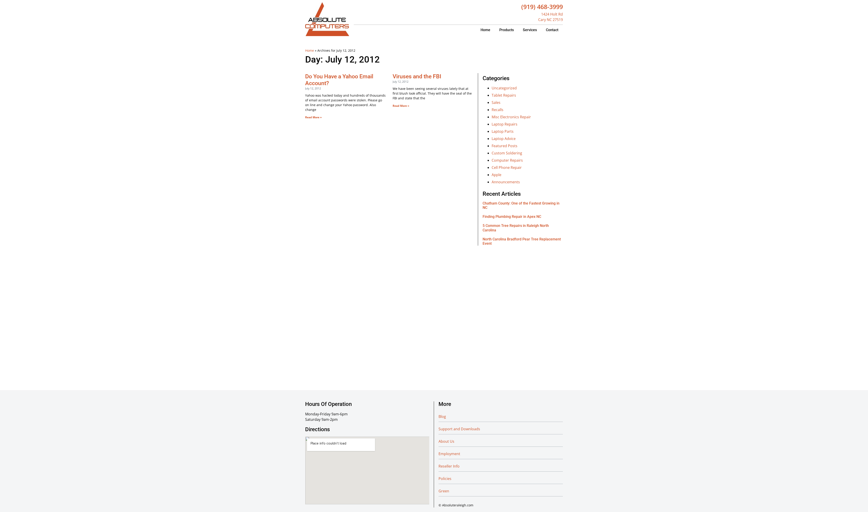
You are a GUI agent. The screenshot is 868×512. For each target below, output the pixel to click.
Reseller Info (449, 466)
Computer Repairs (507, 160)
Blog (442, 416)
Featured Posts (504, 145)
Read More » (313, 117)
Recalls (497, 109)
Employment (449, 453)
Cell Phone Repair (507, 167)
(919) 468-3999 (542, 6)
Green (444, 491)
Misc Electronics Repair (511, 116)
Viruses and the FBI (417, 76)
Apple (496, 174)
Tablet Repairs (504, 95)
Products (506, 30)
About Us (446, 441)
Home (485, 30)
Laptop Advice (504, 138)
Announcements (506, 181)
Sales (496, 102)
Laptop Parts (503, 131)
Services (530, 30)
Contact (552, 30)
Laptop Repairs (504, 124)
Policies (445, 478)
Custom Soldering (507, 153)
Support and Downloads (459, 428)
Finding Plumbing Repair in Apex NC (512, 216)
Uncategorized (504, 88)
